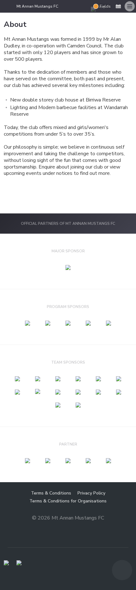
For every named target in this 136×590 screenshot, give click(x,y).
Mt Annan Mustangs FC (37, 6)
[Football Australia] (19, 562)
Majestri (68, 528)
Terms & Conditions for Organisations (68, 501)
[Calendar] (118, 6)
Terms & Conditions (51, 493)
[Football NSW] (6, 562)
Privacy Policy (91, 493)
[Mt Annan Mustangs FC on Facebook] (86, 6)
